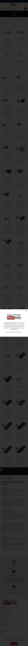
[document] (14, 323)
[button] (26, 311)
